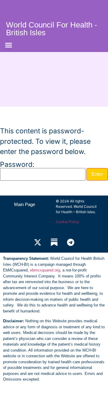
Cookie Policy (67, 221)
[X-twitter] (37, 242)
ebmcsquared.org (45, 270)
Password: (17, 165)
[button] (8, 45)
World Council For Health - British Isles (51, 28)
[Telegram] (70, 242)
